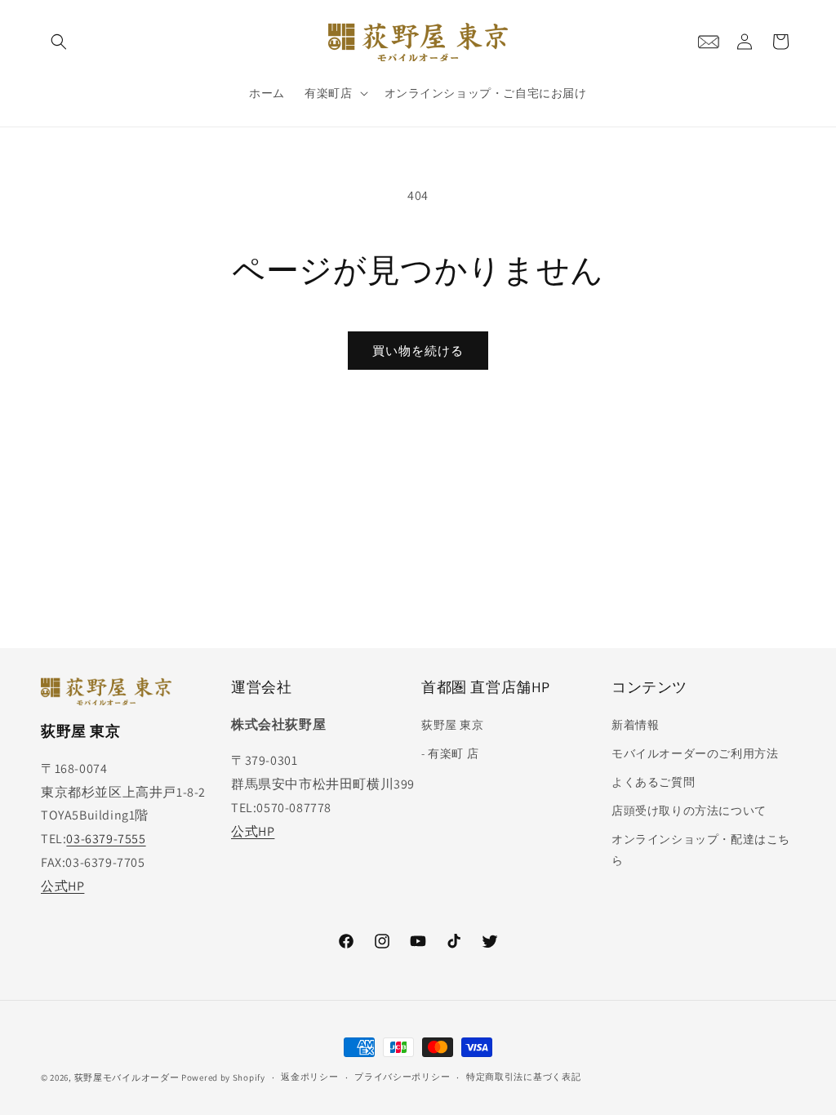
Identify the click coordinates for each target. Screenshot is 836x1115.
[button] (59, 42)
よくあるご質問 (653, 782)
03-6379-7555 (105, 838)
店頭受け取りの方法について (689, 810)
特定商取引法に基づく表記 (523, 1076)
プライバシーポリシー (402, 1076)
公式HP (62, 886)
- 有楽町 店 (449, 753)
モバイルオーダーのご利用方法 (694, 753)
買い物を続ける (418, 350)
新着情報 (635, 724)
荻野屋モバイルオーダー (127, 1077)
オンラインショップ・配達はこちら (700, 849)
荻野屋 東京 (452, 724)
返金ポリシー (309, 1076)
